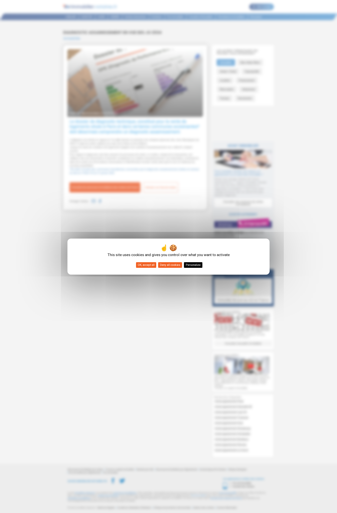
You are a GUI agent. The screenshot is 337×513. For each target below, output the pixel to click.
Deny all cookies (170, 265)
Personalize (193, 265)
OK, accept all (146, 265)
